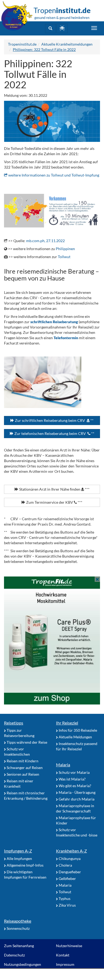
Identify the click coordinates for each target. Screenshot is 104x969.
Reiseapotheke (17, 920)
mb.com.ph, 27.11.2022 (45, 240)
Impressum (65, 964)
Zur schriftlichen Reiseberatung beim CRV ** (54, 420)
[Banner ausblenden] (97, 579)
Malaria (63, 764)
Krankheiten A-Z (71, 850)
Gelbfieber (67, 878)
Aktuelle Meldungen (75, 737)
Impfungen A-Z (18, 850)
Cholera (65, 865)
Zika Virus (67, 905)
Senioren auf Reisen (22, 774)
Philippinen (65, 248)
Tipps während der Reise (26, 742)
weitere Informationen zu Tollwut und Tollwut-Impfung (53, 175)
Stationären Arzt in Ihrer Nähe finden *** (54, 489)
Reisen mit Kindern (22, 761)
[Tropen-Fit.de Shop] (62, 28)
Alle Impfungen (19, 858)
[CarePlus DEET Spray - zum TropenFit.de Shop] (52, 640)
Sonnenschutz (18, 928)
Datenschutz (14, 955)
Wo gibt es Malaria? (74, 785)
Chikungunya (69, 858)
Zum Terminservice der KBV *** (53, 502)
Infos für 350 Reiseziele (77, 730)
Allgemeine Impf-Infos (24, 865)
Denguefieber (69, 872)
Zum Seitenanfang (19, 945)
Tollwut (64, 256)
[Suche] (50, 28)
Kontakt (62, 955)
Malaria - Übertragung (76, 792)
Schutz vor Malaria (74, 772)
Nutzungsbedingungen (22, 964)
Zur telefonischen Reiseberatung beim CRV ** (54, 433)
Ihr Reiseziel (67, 722)
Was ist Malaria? (72, 779)
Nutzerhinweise (69, 945)
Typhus (64, 898)
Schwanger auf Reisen (24, 767)
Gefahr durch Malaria (76, 799)
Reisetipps (13, 722)
